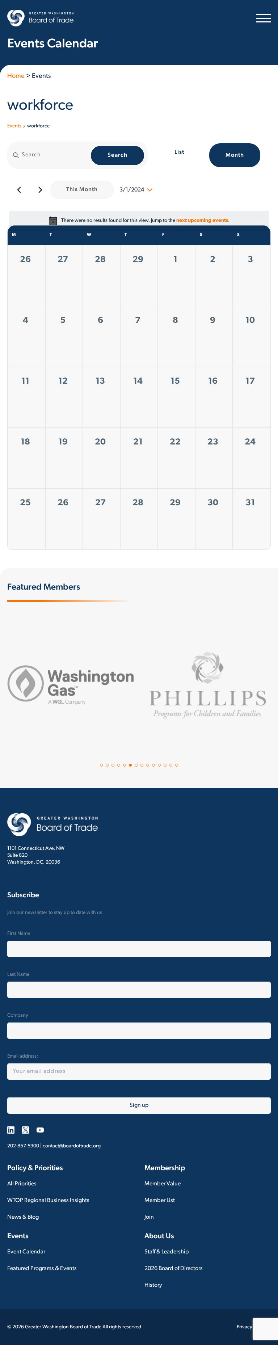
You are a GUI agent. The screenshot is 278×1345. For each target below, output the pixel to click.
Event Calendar (26, 1252)
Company (17, 1015)
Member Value (162, 1184)
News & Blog (23, 1217)
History (153, 1285)
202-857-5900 (23, 1146)
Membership (164, 1168)
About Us (159, 1236)
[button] (101, 765)
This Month (82, 190)
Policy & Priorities (35, 1168)
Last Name (18, 974)
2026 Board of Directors (173, 1269)
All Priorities (22, 1184)
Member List (159, 1200)
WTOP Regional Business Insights (48, 1200)
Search (117, 155)
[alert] (139, 221)
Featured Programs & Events (42, 1269)
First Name (18, 933)
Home (16, 76)
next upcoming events (202, 220)
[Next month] (40, 190)
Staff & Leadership (166, 1252)
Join (149, 1217)
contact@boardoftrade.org (72, 1146)
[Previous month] (18, 190)
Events (14, 126)
